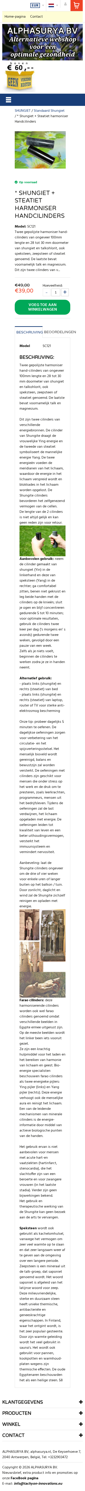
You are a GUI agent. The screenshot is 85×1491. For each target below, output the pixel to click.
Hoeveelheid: (53, 285)
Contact (36, 17)
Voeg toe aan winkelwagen (42, 307)
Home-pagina (15, 17)
